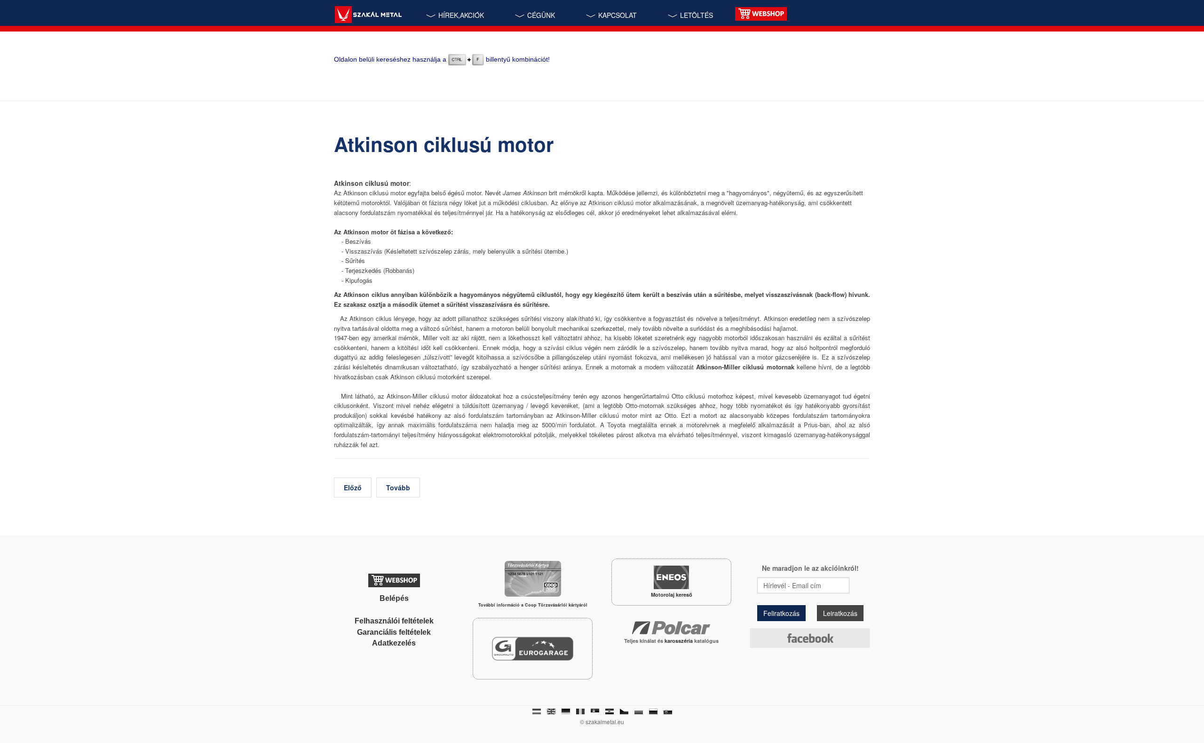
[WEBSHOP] (761, 13)
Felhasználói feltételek (394, 621)
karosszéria (679, 640)
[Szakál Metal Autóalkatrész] (368, 16)
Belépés (394, 598)
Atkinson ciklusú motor (444, 144)
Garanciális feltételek (394, 632)
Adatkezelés (394, 643)
